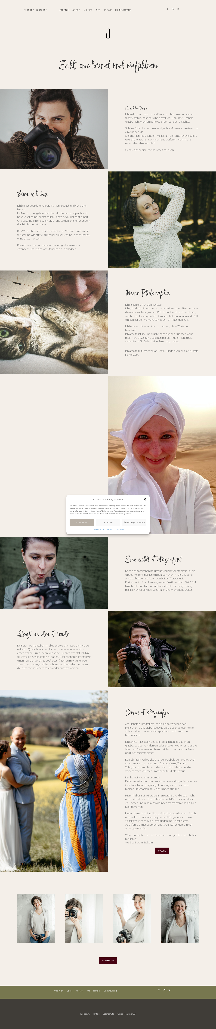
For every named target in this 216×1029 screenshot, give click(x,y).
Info (98, 10)
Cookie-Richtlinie (98, 529)
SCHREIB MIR (108, 960)
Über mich (64, 10)
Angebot (87, 10)
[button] (144, 499)
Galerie (76, 10)
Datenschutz (110, 529)
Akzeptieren (81, 522)
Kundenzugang (123, 10)
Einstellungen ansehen (134, 522)
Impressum (120, 529)
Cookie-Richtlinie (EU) (126, 1014)
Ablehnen (108, 522)
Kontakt (108, 10)
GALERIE (162, 850)
